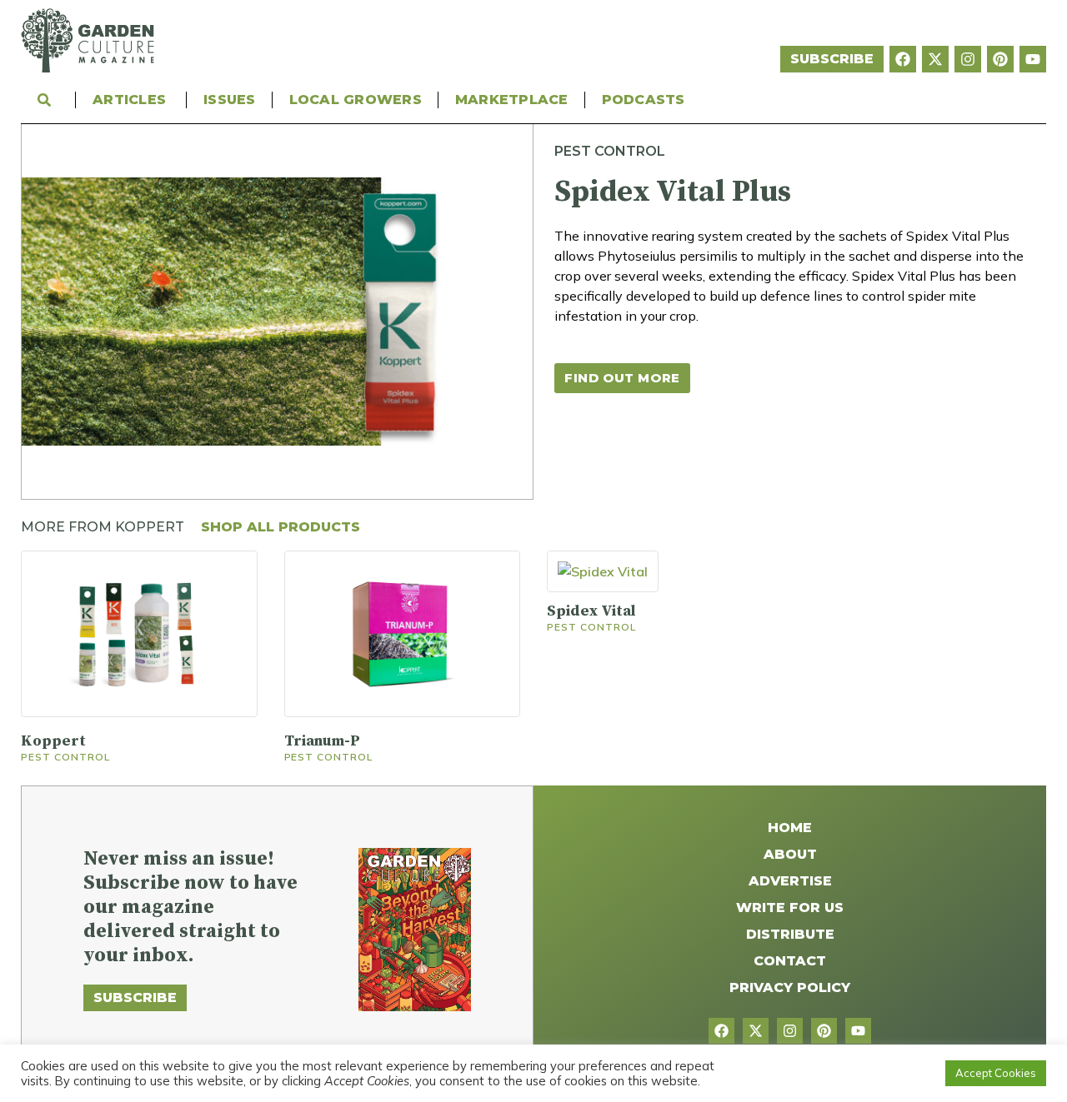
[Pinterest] (1000, 59)
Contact (790, 961)
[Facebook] (902, 59)
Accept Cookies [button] (995, 1073)
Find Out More (622, 378)
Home (790, 827)
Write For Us (790, 907)
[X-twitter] (935, 59)
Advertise (790, 881)
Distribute (790, 934)
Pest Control (609, 151)
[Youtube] (1032, 59)
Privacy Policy (789, 987)
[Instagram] (967, 59)
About (790, 854)
